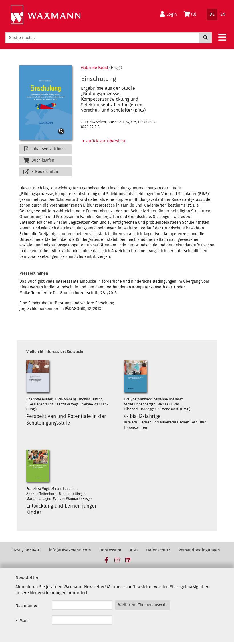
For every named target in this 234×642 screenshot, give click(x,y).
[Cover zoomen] (45, 102)
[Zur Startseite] (45, 14)
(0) (195, 14)
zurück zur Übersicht (104, 141)
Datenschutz (158, 550)
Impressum (110, 550)
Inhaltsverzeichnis (47, 148)
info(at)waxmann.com (70, 550)
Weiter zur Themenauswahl (143, 604)
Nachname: (26, 605)
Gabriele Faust (94, 67)
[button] (222, 37)
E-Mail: (22, 620)
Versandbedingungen (199, 550)
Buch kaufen (42, 160)
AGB (134, 550)
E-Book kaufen (44, 171)
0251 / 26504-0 (26, 550)
